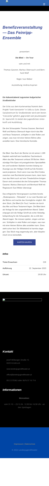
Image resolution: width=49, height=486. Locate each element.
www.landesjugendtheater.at (18, 369)
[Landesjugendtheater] (7, 1)
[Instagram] (24, 436)
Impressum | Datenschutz (24, 444)
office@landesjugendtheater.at (19, 375)
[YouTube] (29, 436)
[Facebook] (19, 436)
